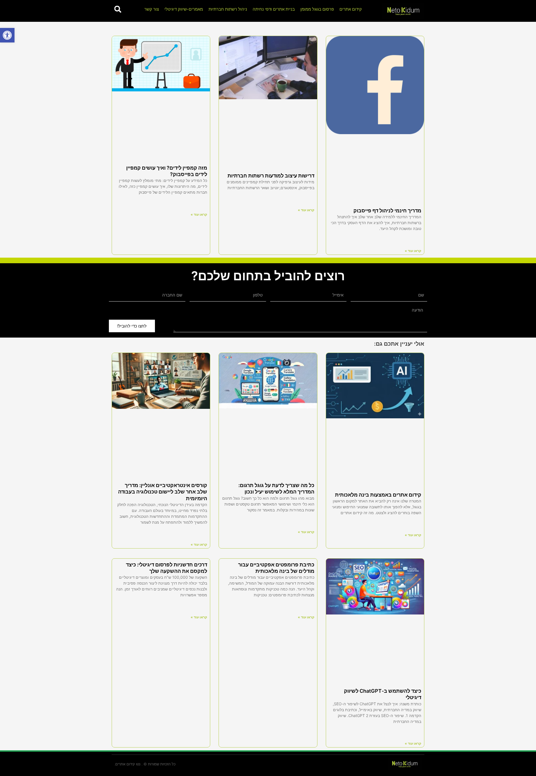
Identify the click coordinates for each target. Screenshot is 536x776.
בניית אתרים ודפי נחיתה (274, 9)
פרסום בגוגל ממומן (317, 9)
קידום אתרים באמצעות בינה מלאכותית (378, 495)
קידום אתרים (350, 9)
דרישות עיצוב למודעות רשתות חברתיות (271, 176)
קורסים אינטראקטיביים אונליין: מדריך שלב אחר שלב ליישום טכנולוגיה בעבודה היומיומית (162, 491)
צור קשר (151, 9)
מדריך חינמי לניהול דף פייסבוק (387, 210)
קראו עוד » (413, 251)
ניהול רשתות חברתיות (228, 9)
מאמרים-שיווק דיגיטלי (183, 9)
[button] (7, 35)
